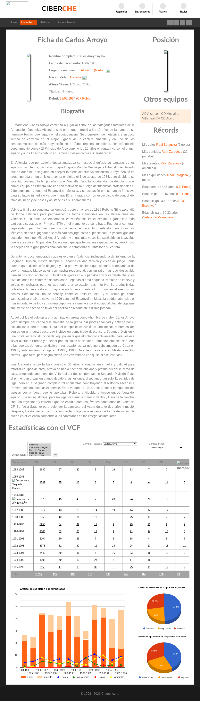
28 (131, 545)
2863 (42, 517)
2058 (42, 567)
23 (113, 499)
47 (60, 567)
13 (131, 469)
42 (60, 517)
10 (149, 517)
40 (60, 559)
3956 (42, 524)
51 (60, 545)
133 (108, 574)
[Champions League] (40, 447)
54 (60, 524)
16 (113, 469)
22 (78, 469)
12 (166, 499)
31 (78, 517)
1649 (42, 469)
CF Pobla (83, 98)
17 (166, 510)
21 (131, 531)
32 (95, 567)
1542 (42, 482)
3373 (42, 545)
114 (144, 574)
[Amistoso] (40, 444)
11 (166, 482)
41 (78, 552)
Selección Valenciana (158, 217)
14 (95, 510)
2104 (42, 538)
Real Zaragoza (166, 144)
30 (60, 538)
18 (131, 538)
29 (78, 510)
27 (60, 469)
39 (78, 545)
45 (60, 499)
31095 (38, 574)
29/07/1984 (67, 98)
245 (126, 574)
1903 (42, 559)
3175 (42, 499)
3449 (42, 552)
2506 (42, 531)
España (75, 77)
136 (161, 574)
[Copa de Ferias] (40, 453)
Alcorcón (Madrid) (93, 70)
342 (73, 574)
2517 (42, 510)
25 (60, 482)
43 (78, 499)
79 (178, 574)
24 (131, 499)
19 (113, 510)
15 (166, 552)
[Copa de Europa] (40, 450)
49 (60, 552)
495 (55, 574)
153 (90, 574)
